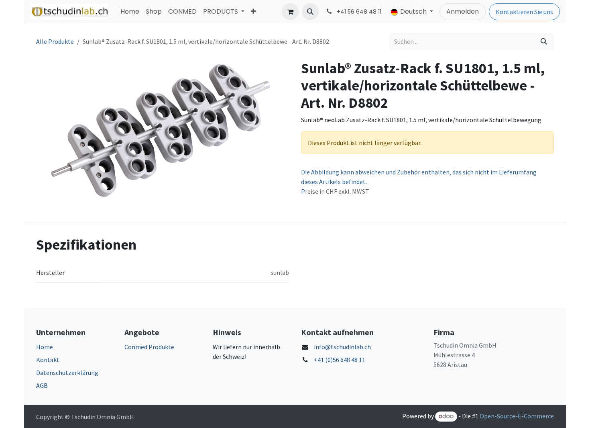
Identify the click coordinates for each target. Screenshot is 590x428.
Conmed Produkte (149, 347)
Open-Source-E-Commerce (517, 416)
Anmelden (462, 11)
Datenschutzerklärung (67, 373)
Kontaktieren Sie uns (524, 12)
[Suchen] (544, 41)
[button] (310, 11)
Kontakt (47, 360)
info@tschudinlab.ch (342, 347)
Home (44, 347)
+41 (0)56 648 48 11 (339, 360)
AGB (42, 385)
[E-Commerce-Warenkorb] (290, 11)
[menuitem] (129, 12)
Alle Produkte (55, 41)
